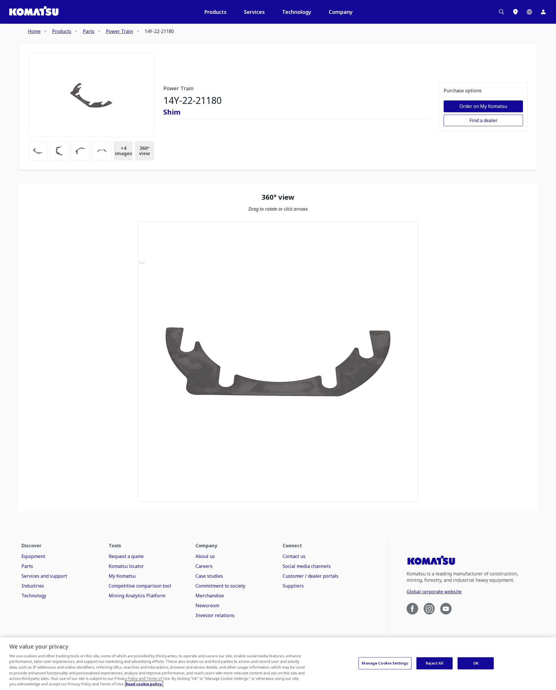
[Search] (501, 11)
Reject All (434, 663)
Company (341, 11)
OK (475, 663)
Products (215, 11)
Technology (296, 11)
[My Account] (543, 11)
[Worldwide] (529, 11)
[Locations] (515, 11)
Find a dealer (483, 120)
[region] (278, 362)
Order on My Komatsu (483, 106)
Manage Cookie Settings (385, 663)
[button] (278, 362)
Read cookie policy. (144, 684)
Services (254, 11)
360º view (144, 151)
